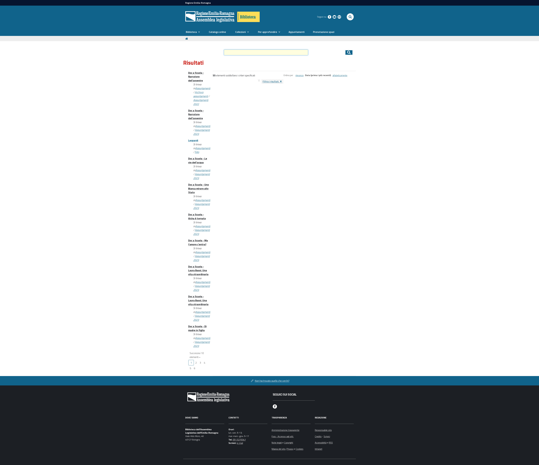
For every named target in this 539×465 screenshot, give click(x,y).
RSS (331, 442)
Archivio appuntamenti (200, 94)
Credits (318, 436)
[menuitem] (192, 32)
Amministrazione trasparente (285, 430)
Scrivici (327, 436)
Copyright (288, 442)
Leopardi (193, 140)
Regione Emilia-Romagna (198, 2)
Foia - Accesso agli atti (283, 436)
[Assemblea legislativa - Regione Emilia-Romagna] (209, 16)
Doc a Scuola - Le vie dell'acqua (197, 160)
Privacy (289, 449)
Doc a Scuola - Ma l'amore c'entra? (198, 242)
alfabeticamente (340, 75)
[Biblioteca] (248, 17)
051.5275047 (239, 439)
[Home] (187, 38)
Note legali (277, 442)
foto (197, 152)
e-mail (240, 443)
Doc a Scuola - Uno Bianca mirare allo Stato (198, 188)
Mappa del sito (279, 449)
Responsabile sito (323, 430)
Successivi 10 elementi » (197, 355)
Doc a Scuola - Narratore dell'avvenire (196, 77)
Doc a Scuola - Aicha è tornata (197, 216)
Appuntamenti (202, 88)
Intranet (318, 449)
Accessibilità (320, 442)
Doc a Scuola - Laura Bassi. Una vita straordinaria (198, 270)
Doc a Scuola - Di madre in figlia (197, 328)
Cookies (299, 449)
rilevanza (299, 75)
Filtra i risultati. (271, 81)
